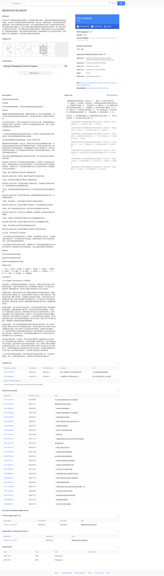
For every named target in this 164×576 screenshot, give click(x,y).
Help (107, 573)
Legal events (92, 83)
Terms (90, 573)
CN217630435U (9, 404)
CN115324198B (8, 486)
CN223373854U (9, 456)
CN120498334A (9, 376)
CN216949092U (9, 426)
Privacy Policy (99, 573)
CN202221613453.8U (10, 525)
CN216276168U (9, 417)
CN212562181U (9, 443)
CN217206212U (9, 465)
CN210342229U (9, 421)
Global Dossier (98, 88)
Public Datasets (80, 573)
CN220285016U (9, 504)
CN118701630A (9, 372)
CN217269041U (9, 482)
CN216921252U (9, 434)
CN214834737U (9, 439)
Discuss (106, 88)
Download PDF (84, 26)
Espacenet (89, 88)
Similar (109, 26)
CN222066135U (9, 478)
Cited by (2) (83, 83)
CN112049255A (9, 413)
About (57, 573)
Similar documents (103, 83)
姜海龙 (85, 35)
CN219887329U (9, 499)
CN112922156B (8, 400)
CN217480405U (9, 408)
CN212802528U (9, 469)
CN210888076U (9, 473)
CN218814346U (9, 430)
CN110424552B (8, 452)
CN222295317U (9, 460)
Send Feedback (67, 573)
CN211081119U (9, 447)
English (90, 32)
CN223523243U (9, 495)
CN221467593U (9, 491)
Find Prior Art (98, 26)
